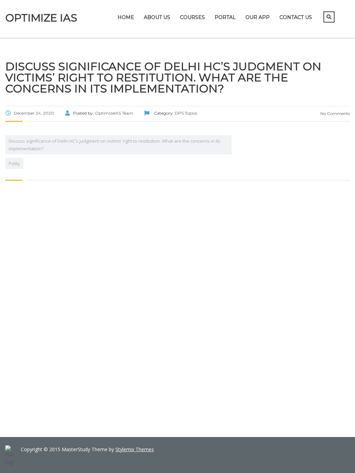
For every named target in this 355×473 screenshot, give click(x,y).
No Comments (334, 113)
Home (126, 17)
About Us (157, 17)
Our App (257, 17)
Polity (14, 163)
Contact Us (295, 17)
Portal (225, 17)
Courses (192, 17)
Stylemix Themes (134, 449)
